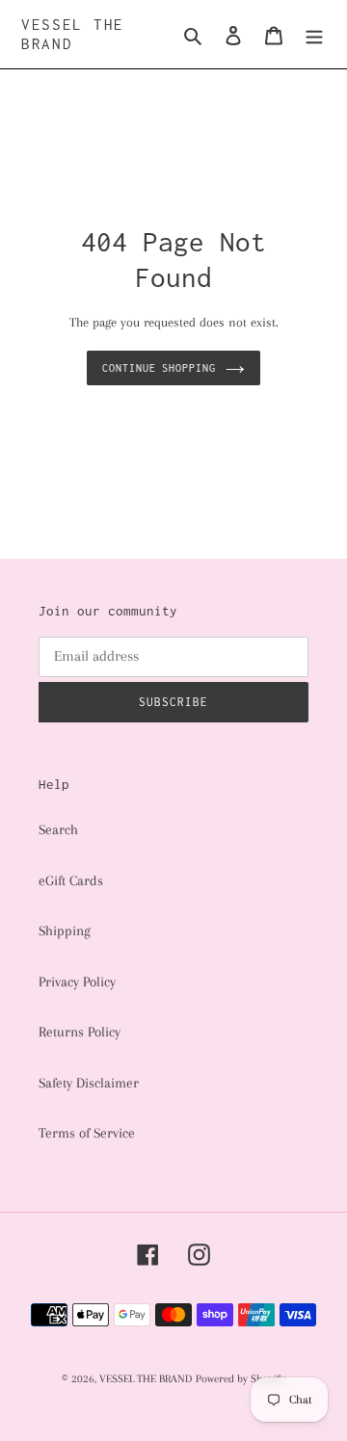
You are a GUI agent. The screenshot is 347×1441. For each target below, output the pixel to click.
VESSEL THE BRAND (72, 33)
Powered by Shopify (240, 1379)
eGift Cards (71, 880)
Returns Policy (79, 1031)
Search (58, 829)
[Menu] (314, 34)
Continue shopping (159, 368)
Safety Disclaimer (89, 1082)
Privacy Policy (77, 981)
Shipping (65, 930)
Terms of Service (87, 1132)
